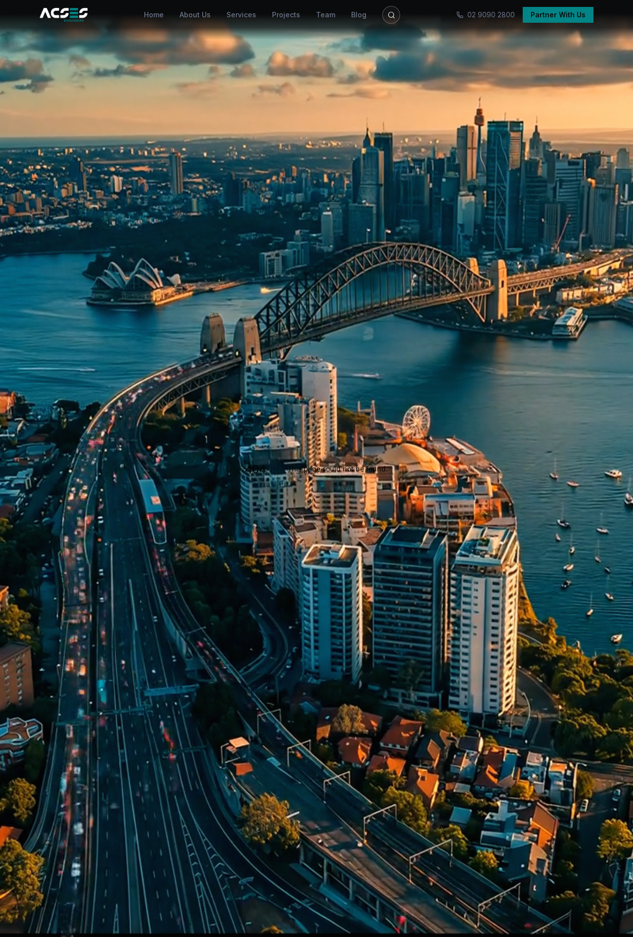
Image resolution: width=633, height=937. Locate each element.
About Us (195, 14)
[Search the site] (391, 15)
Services (241, 14)
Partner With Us (558, 14)
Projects (286, 14)
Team (325, 14)
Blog (358, 14)
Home (154, 14)
